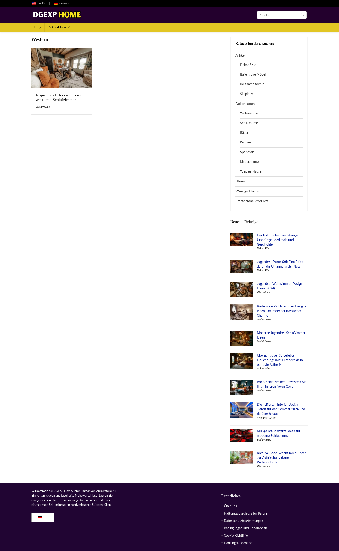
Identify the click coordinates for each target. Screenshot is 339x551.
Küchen (245, 142)
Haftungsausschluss (238, 543)
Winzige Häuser (251, 171)
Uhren (240, 181)
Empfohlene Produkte (251, 201)
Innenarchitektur (252, 84)
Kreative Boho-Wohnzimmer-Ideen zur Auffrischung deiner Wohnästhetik (281, 458)
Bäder (244, 132)
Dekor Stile (248, 65)
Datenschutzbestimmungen (243, 521)
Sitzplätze (246, 94)
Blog (37, 27)
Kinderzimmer (250, 162)
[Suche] (302, 15)
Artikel (240, 55)
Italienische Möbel (253, 74)
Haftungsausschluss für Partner (246, 513)
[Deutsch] (42, 517)
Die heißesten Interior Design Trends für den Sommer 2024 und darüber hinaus (281, 409)
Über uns (230, 506)
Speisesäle (247, 152)
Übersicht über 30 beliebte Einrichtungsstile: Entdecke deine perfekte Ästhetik (280, 360)
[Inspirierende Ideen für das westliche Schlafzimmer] (61, 52)
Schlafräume (43, 106)
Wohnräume (249, 113)
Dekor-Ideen (57, 27)
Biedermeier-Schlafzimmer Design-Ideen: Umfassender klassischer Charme (281, 311)
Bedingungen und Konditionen (245, 528)
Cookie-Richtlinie (236, 535)
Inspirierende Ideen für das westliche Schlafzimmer (58, 97)
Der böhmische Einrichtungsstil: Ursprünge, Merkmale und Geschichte (279, 240)
